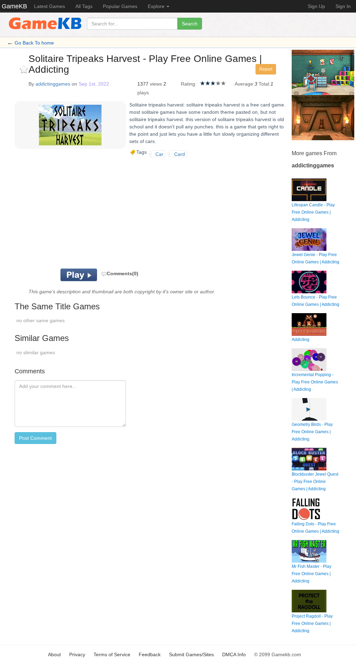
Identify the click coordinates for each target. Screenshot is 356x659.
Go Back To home (34, 43)
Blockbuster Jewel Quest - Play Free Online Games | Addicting (315, 481)
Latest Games (49, 6)
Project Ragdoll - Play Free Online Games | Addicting (312, 623)
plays (143, 92)
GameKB (14, 6)
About (54, 654)
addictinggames (52, 84)
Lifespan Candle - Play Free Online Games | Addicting (313, 212)
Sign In (343, 6)
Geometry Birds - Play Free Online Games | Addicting (312, 432)
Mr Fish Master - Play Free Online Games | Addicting (311, 573)
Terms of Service (112, 654)
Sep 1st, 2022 (94, 84)
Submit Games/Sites (191, 654)
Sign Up (316, 6)
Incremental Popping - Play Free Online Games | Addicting (315, 382)
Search (189, 23)
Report (265, 69)
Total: (264, 84)
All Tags (83, 6)
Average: (244, 84)
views (156, 84)
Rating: (188, 84)
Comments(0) (122, 273)
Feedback (150, 654)
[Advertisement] (96, 213)
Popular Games (120, 6)
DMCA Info (234, 654)
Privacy (77, 654)
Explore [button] (157, 6)
